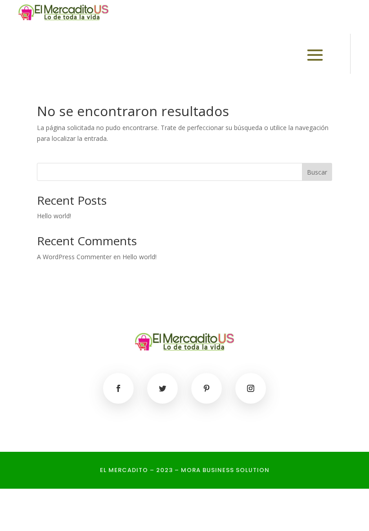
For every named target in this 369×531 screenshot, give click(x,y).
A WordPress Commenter (74, 256)
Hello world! (54, 216)
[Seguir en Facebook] (118, 388)
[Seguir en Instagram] (250, 388)
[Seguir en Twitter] (162, 388)
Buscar (317, 172)
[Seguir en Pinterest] (206, 388)
